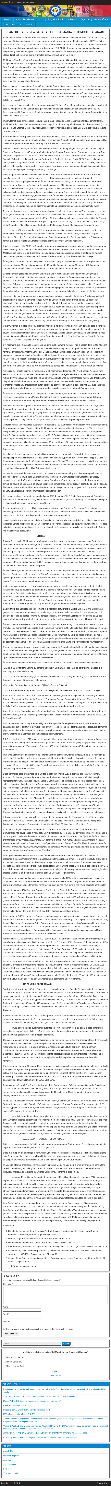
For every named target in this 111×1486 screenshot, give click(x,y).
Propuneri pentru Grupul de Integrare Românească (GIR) (26, 1410)
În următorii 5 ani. (14, 1362)
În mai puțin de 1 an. (15, 1357)
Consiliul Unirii (8, 2)
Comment (8, 1284)
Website (6, 1321)
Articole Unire (9, 1451)
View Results (55, 1376)
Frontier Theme (103, 1483)
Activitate (7, 1460)
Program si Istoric (56, 19)
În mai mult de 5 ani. (15, 1366)
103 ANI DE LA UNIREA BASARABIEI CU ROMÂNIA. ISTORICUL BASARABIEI (54, 32)
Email (6, 1314)
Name (6, 1307)
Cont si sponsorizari (13, 24)
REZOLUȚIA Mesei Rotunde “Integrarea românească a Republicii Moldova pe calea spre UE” (42, 1437)
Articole (7, 19)
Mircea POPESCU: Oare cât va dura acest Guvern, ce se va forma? (32, 1401)
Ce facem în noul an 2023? (14, 1405)
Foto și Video (8, 1469)
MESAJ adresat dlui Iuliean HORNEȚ (19, 1414)
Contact (29, 24)
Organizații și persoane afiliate (94, 19)
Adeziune (72, 19)
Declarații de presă (11, 1456)
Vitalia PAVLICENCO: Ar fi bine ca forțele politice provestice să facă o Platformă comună (40, 1396)
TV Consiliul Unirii (10, 1473)
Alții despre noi (9, 1464)
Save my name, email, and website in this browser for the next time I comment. (39, 1329)
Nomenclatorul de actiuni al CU (29, 19)
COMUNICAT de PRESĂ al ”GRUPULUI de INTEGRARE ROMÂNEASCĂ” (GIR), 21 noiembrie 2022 (45, 1433)
